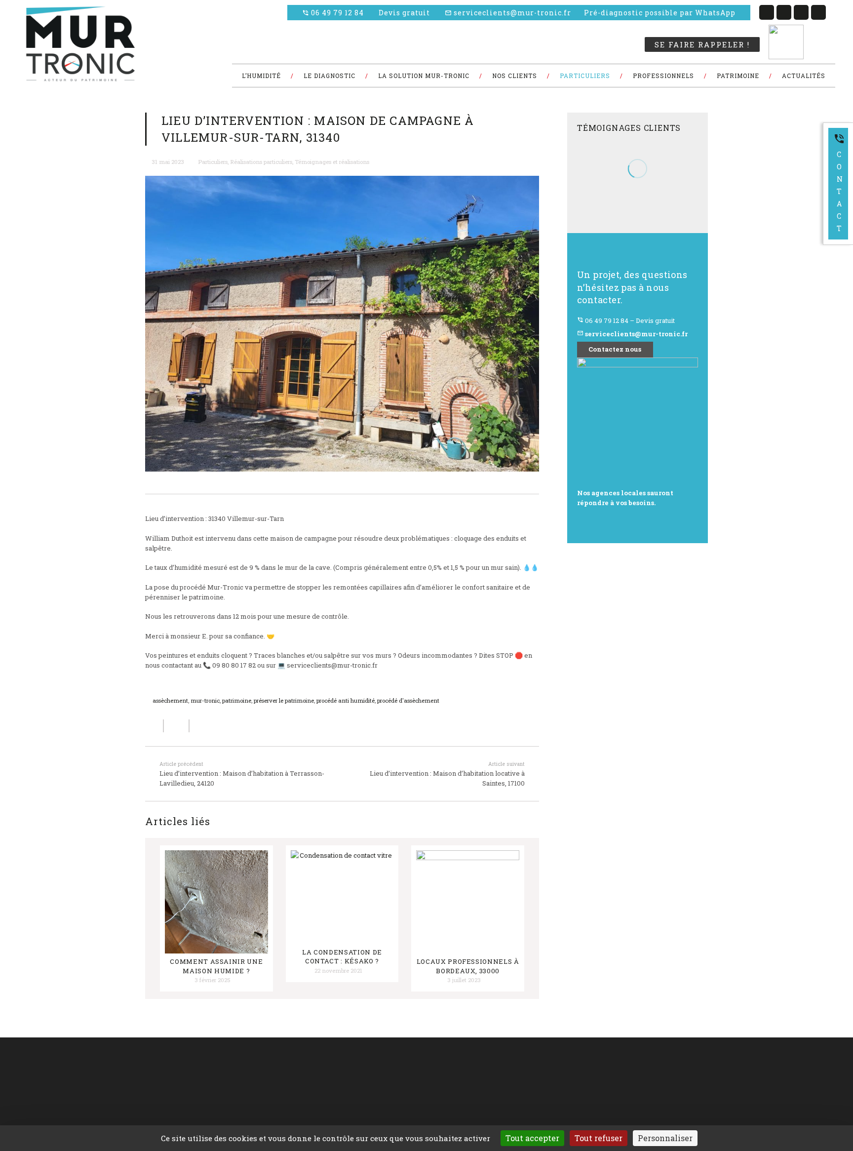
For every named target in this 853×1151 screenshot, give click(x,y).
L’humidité (336, 1068)
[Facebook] (766, 12)
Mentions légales (345, 1105)
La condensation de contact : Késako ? (342, 956)
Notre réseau (339, 1093)
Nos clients (240, 1093)
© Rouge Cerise (41, 1081)
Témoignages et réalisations (332, 161)
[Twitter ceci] (176, 725)
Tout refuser (598, 1138)
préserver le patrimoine (284, 700)
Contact (839, 183)
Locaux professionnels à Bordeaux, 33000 (468, 966)
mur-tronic (205, 700)
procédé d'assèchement (408, 700)
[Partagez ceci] (154, 725)
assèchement (170, 700)
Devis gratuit (404, 12)
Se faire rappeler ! (702, 44)
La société (239, 1068)
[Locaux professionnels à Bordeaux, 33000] (467, 901)
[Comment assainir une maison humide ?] (216, 901)
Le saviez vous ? (247, 1105)
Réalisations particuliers (261, 161)
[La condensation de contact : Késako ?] (342, 897)
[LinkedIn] (783, 12)
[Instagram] (818, 12)
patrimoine (236, 700)
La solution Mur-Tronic (352, 1080)
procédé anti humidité (345, 700)
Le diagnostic (243, 1080)
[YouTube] (801, 12)
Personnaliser (665, 1138)
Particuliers (213, 161)
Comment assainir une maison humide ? (216, 966)
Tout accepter (532, 1138)
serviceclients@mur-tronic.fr (508, 12)
